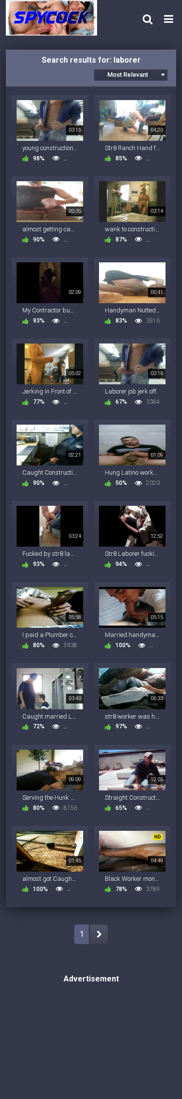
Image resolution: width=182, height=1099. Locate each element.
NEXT (99, 934)
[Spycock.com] (54, 17)
